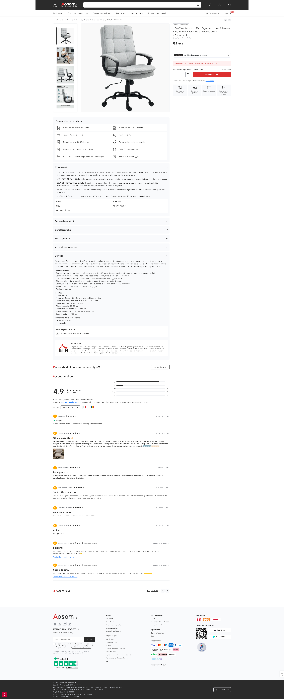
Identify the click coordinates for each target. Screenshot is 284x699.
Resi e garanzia (111, 642)
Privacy (108, 645)
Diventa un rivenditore (114, 625)
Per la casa (57, 13)
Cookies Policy (111, 652)
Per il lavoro (121, 13)
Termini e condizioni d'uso (115, 649)
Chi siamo (109, 619)
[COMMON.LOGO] (69, 4)
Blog (152, 636)
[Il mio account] (219, 5)
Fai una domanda (160, 367)
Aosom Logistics (112, 628)
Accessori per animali (157, 13)
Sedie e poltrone (82, 20)
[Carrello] (229, 4)
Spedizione (110, 639)
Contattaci (110, 622)
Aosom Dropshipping (113, 631)
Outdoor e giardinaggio (78, 13)
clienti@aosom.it (69, 683)
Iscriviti (89, 639)
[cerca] (198, 5)
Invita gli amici (156, 625)
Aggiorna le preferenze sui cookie (118, 655)
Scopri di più (152, 591)
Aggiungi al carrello (211, 74)
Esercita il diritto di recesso (161, 622)
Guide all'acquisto (157, 633)
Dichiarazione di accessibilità (117, 658)
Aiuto (108, 661)
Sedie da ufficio (98, 20)
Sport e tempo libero (102, 13)
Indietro (58, 20)
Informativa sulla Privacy (81, 648)
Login (153, 619)
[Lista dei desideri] (210, 4)
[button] (111, 167)
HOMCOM (117, 201)
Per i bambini (137, 13)
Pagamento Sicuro (159, 665)
